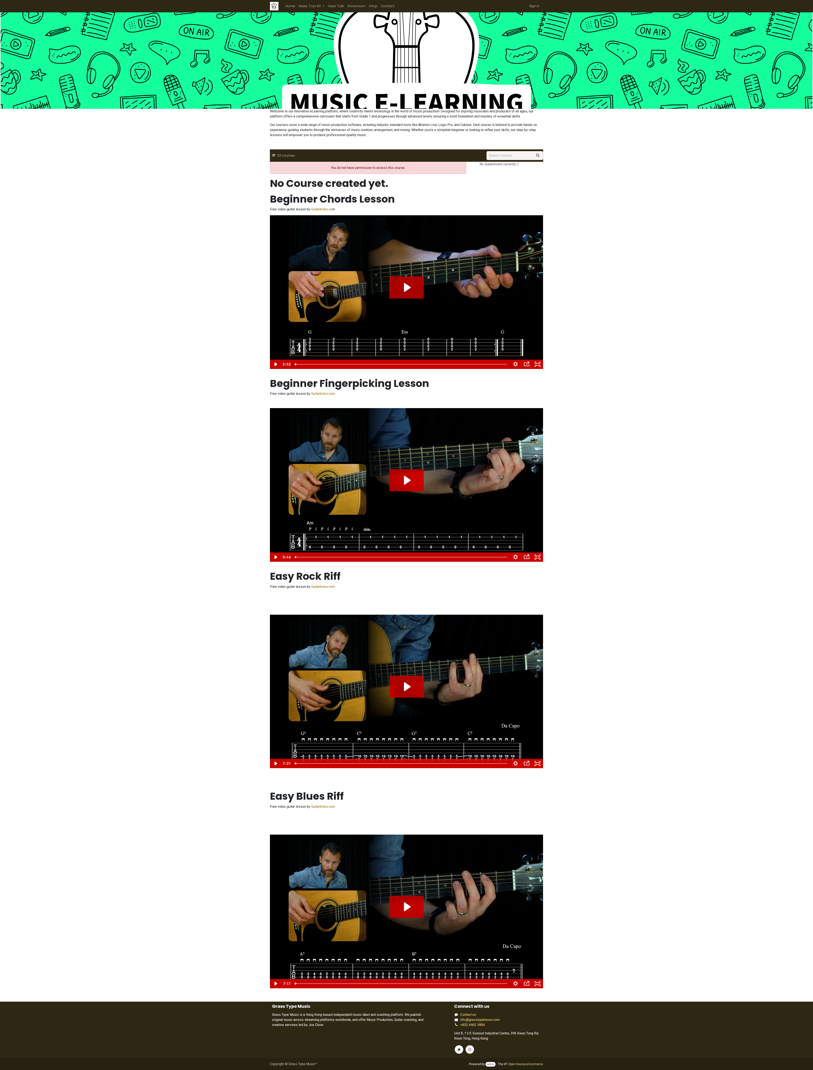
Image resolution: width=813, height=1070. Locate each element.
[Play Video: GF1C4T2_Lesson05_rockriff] (406, 687)
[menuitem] (290, 6)
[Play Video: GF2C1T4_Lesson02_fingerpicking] (406, 480)
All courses (286, 155)
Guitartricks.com (323, 394)
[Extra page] (459, 1049)
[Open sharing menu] (526, 364)
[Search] (537, 155)
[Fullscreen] (537, 364)
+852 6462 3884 (472, 1025)
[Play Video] (275, 364)
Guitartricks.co (321, 209)
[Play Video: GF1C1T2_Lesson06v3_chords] (406, 287)
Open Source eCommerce (525, 1064)
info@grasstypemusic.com (480, 1020)
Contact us (468, 1015)
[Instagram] (470, 1049)
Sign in (534, 6)
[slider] (401, 364)
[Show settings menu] (515, 364)
